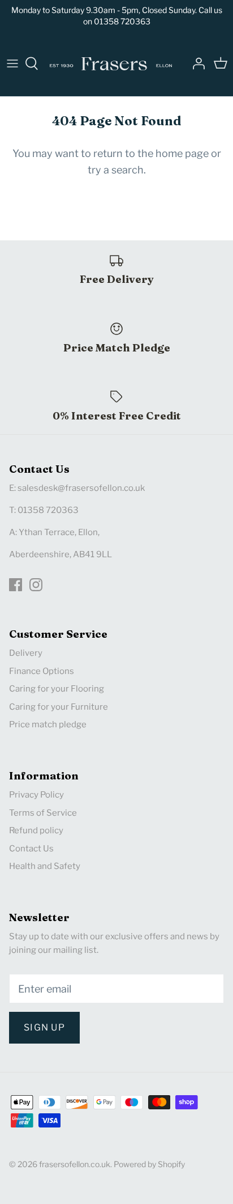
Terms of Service (43, 813)
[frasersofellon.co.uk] (111, 63)
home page (182, 153)
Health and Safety (44, 866)
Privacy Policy (36, 795)
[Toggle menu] (12, 63)
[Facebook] (15, 584)
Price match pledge (48, 724)
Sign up (44, 1027)
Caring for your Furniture (58, 707)
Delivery (25, 653)
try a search (116, 170)
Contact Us (31, 848)
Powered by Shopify (149, 1164)
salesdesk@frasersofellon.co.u (79, 488)
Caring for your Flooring (56, 689)
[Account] (195, 63)
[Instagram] (35, 584)
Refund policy (36, 830)
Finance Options (41, 671)
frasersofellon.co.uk (74, 1164)
